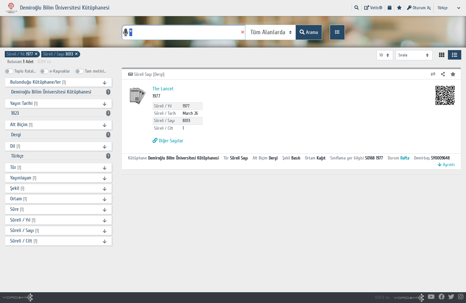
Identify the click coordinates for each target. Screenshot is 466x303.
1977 (22, 54)
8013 (60, 54)
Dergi (60, 135)
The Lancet (163, 89)
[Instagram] (460, 297)
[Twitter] (451, 297)
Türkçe (60, 156)
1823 (60, 113)
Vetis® (375, 7)
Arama (311, 32)
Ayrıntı (448, 164)
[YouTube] (431, 297)
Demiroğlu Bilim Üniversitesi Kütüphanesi (60, 92)
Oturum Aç (421, 7)
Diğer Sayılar (170, 141)
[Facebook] (441, 297)
